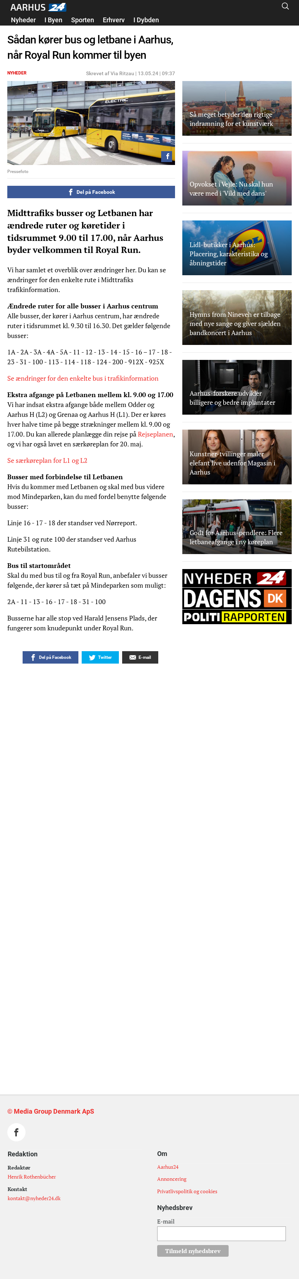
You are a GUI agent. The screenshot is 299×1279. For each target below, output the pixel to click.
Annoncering (171, 1178)
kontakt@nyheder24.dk (34, 1198)
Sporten (82, 20)
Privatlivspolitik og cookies (187, 1191)
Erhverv (114, 20)
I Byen (53, 20)
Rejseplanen (155, 434)
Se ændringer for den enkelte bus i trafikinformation (83, 378)
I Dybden (146, 20)
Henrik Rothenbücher (32, 1176)
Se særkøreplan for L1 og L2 (47, 460)
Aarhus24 (167, 1166)
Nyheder (23, 20)
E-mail (166, 1221)
